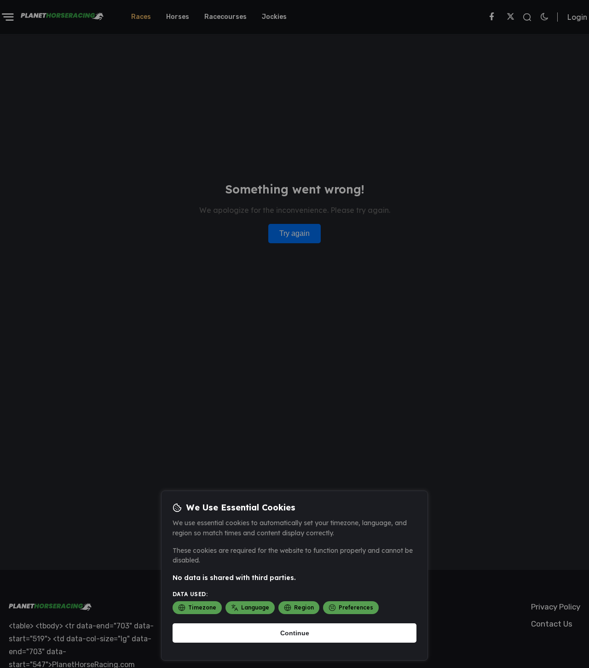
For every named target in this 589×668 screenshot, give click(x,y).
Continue (294, 633)
